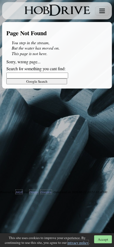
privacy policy (78, 242)
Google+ (46, 192)
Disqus (33, 192)
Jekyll (19, 192)
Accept (103, 239)
